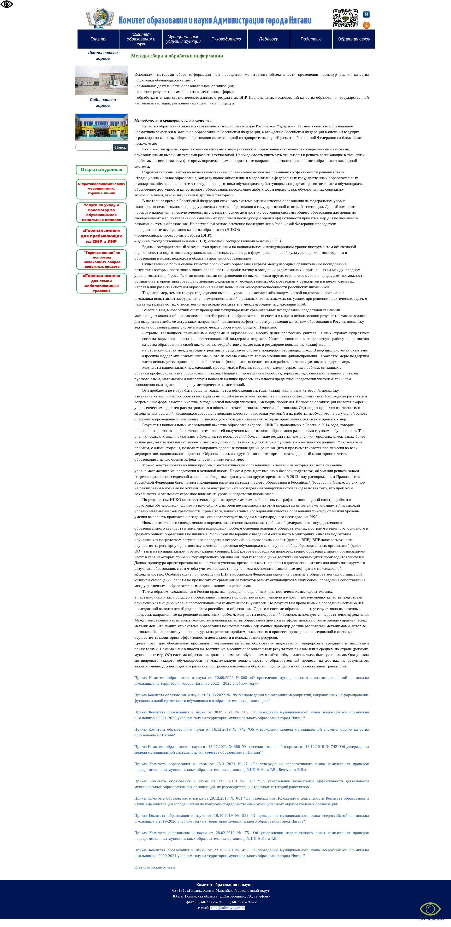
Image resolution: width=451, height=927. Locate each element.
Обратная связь (354, 39)
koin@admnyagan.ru (227, 908)
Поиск (120, 147)
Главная (98, 39)
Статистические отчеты (154, 867)
